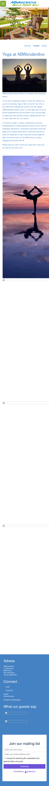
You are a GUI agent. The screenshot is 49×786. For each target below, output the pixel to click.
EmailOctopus (31, 771)
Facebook (9, 690)
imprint (6, 694)
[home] (24, 4)
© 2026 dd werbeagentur (12, 700)
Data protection (9, 696)
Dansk (44, 46)
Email (7, 687)
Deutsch (27, 46)
